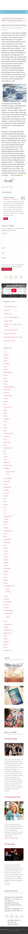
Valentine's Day (8, 630)
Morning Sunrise (8, 530)
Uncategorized (8, 624)
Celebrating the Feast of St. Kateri (13, 337)
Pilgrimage (7, 542)
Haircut (6, 456)
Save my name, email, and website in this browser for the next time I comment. (12, 265)
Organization (7, 539)
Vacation (6, 627)
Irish (5, 498)
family (5, 427)
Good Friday (7, 442)
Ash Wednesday (8, 372)
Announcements (10, 471)
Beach (5, 378)
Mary (5, 525)
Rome (5, 574)
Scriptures (8, 591)
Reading (6, 562)
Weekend (6, 641)
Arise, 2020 (7, 310)
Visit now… (7, 884)
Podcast (6, 551)
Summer (6, 607)
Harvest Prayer (8, 465)
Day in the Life (8, 407)
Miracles (6, 528)
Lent (5, 510)
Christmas (6, 392)
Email (3, 253)
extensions (7, 419)
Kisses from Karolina (9, 340)
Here (11, 899)
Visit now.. (7, 791)
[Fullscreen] (24, 296)
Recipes (6, 565)
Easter (5, 413)
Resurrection (7, 568)
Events (6, 416)
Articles (10, 187)
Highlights (6, 468)
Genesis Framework (22, 929)
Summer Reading (8, 610)
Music (5, 533)
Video (7, 474)
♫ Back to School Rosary (11, 330)
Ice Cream (6, 493)
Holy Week (7, 481)
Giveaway (6, 436)
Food (5, 430)
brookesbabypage (9, 387)
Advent (6, 358)
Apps (5, 366)
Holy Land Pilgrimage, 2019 (11, 317)
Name (3, 248)
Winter (5, 647)
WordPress (12, 931)
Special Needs (8, 602)
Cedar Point (7, 390)
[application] (13, 291)
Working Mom (7, 650)
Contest (6, 398)
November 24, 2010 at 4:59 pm (10, 199)
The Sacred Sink (8, 613)
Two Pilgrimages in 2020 (10, 306)
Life (5, 513)
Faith (5, 422)
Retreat (6, 571)
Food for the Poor (9, 433)
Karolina (6, 504)
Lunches (6, 519)
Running (6, 583)
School (6, 596)
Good (5, 439)
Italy (5, 501)
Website (3, 258)
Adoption (6, 355)
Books (5, 384)
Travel (5, 621)
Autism (6, 375)
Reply (5, 218)
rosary (5, 577)
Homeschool (7, 487)
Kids (5, 507)
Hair (5, 453)
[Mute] (22, 296)
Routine (6, 580)
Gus (5, 451)
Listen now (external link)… (11, 838)
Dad (5, 404)
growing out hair (8, 448)
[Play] (3, 296)
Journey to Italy (8, 321)
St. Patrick (6, 605)
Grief (5, 445)
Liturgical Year (7, 516)
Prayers (6, 557)
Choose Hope (7, 313)
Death (5, 410)
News (5, 536)
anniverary (6, 363)
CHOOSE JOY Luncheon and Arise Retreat (13, 325)
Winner (6, 644)
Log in (17, 931)
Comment (4, 233)
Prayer (5, 554)
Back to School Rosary (10, 333)
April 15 (6, 369)
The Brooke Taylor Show (12, 797)
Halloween (7, 462)
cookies (6, 401)
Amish (5, 360)
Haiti (5, 459)
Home (5, 484)
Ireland (5, 496)
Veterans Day (7, 633)
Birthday (6, 381)
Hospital (6, 490)
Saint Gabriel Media (9, 586)
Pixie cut (6, 548)
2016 (5, 352)
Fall (5, 424)
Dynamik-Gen (13, 929)
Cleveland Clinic (8, 395)
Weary (5, 639)
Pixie (5, 545)
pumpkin (6, 560)
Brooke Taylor (14, 4)
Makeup (6, 522)
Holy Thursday (8, 478)
